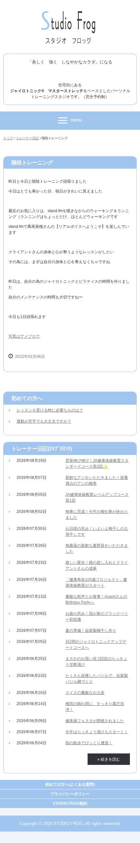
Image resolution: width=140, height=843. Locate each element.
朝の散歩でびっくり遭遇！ (88, 743)
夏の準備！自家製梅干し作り (90, 630)
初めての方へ (27, 398)
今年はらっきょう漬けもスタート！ (96, 732)
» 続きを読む (108, 759)
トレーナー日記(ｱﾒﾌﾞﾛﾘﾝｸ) (41, 448)
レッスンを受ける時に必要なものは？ (50, 410)
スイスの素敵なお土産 (85, 692)
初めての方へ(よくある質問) (70, 784)
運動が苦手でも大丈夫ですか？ (44, 421)
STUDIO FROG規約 (70, 803)
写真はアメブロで (24, 336)
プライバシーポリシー (70, 794)
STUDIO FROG (70, 12)
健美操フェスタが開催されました (94, 720)
